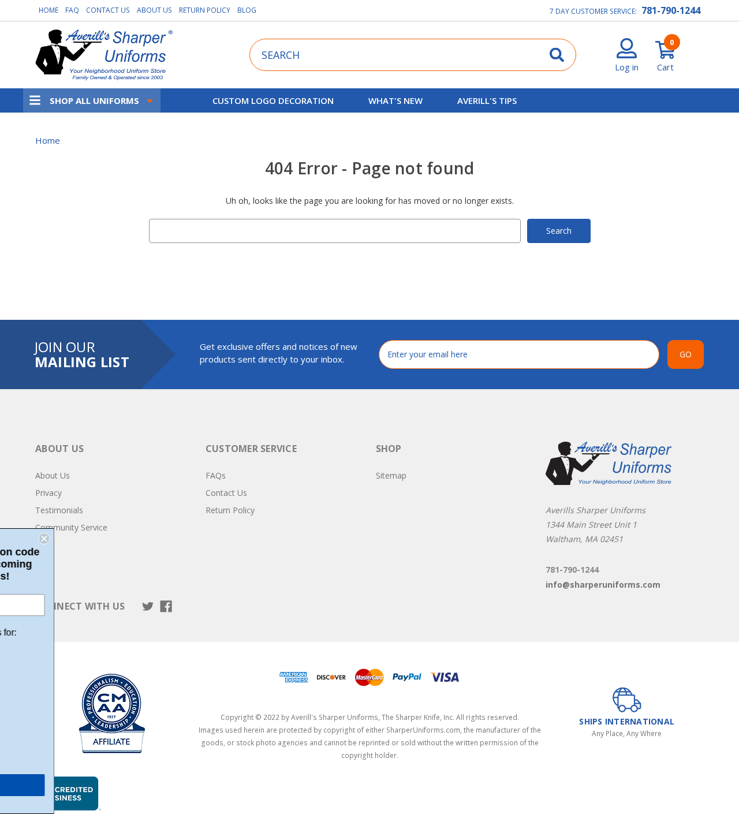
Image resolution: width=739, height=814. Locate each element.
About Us (154, 10)
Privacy (48, 492)
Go (686, 354)
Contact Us (108, 10)
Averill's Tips (487, 100)
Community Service (71, 527)
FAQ (72, 10)
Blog (246, 10)
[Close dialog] (144, 538)
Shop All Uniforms (94, 100)
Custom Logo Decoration (273, 100)
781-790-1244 (670, 10)
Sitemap (391, 475)
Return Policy (204, 10)
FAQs (216, 475)
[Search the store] (557, 54)
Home (48, 10)
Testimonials (59, 510)
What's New (395, 100)
